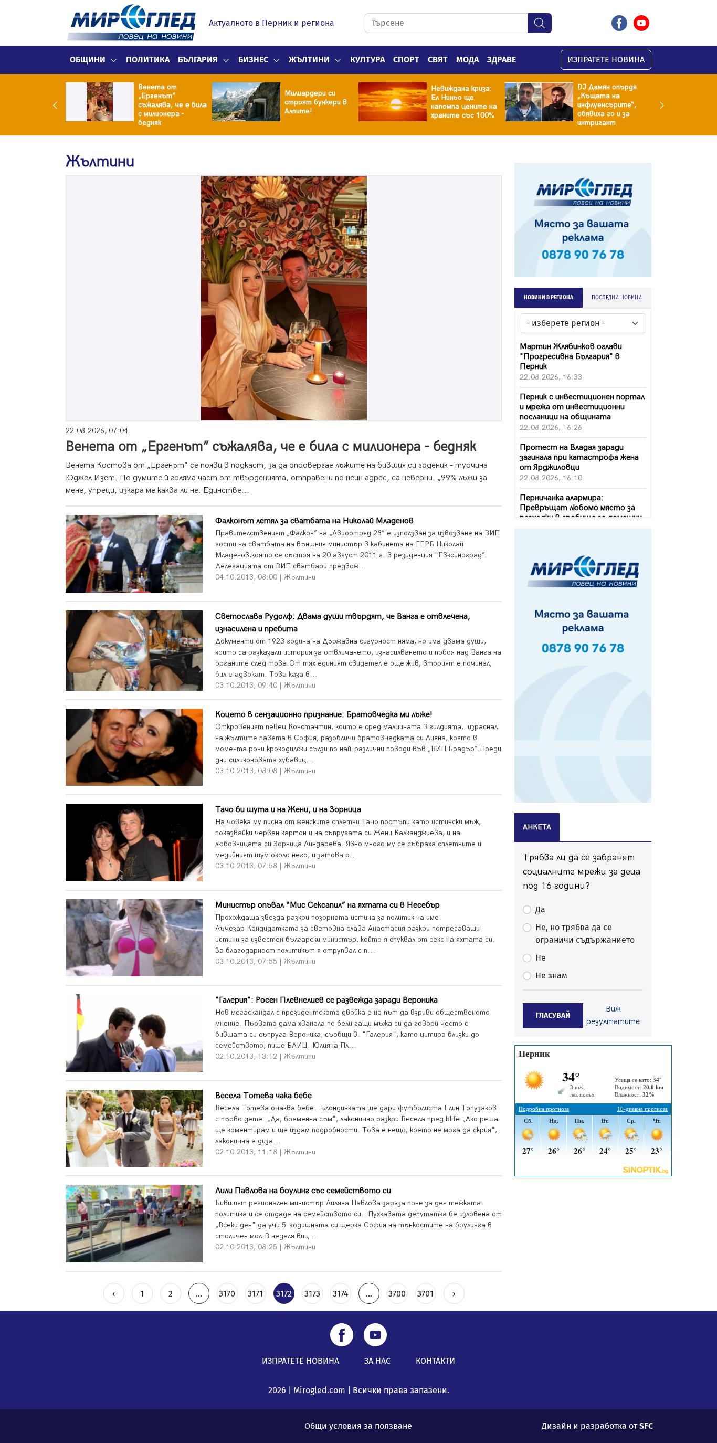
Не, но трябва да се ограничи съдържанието (585, 933)
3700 (397, 1294)
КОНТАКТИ (435, 1361)
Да (540, 909)
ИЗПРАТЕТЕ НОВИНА (606, 60)
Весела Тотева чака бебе (263, 1096)
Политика (148, 60)
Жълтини (309, 60)
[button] (114, 60)
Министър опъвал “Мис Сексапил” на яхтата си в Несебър (327, 905)
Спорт (406, 60)
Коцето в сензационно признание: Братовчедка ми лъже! (324, 715)
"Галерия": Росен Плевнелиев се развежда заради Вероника (326, 1000)
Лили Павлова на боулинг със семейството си (303, 1191)
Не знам (551, 976)
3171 (255, 1294)
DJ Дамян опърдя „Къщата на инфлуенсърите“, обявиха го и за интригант (607, 104)
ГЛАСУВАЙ (553, 1015)
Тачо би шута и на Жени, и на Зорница (288, 810)
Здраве (501, 60)
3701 (425, 1294)
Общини (88, 60)
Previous (57, 105)
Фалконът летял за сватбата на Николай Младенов (314, 521)
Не (540, 958)
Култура (367, 60)
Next (659, 105)
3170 (227, 1294)
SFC (646, 1426)
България (198, 60)
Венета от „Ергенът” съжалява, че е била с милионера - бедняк (172, 104)
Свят (438, 60)
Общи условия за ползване (358, 1426)
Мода (467, 60)
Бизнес (253, 60)
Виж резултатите (613, 1015)
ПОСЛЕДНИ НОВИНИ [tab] (617, 297)
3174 (341, 1294)
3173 (312, 1294)
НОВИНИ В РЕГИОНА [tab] (548, 297)
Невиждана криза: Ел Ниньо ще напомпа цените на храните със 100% (464, 102)
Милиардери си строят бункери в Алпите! (315, 102)
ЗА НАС (377, 1361)
